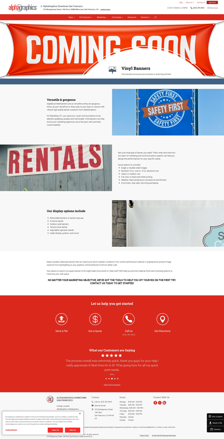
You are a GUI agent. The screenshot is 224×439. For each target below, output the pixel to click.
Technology (116, 17)
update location (105, 9)
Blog (181, 2)
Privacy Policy (144, 435)
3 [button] (112, 379)
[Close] (79, 413)
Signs (70, 17)
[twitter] (160, 402)
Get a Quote (217, 416)
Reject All (55, 430)
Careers (217, 429)
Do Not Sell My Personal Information (164, 435)
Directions (214, 8)
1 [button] (106, 379)
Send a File (217, 423)
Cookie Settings (11, 430)
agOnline (212, 2)
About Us (189, 2)
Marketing (101, 17)
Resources (132, 17)
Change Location (63, 406)
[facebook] (155, 402)
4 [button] (115, 379)
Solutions (145, 17)
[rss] (164, 402)
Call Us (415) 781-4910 (103, 402)
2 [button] (109, 379)
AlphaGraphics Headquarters (68, 409)
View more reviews (112, 384)
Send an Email (100, 405)
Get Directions (162, 331)
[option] (112, 365)
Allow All (72, 430)
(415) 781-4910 (198, 8)
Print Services (85, 17)
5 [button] (118, 379)
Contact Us (201, 2)
